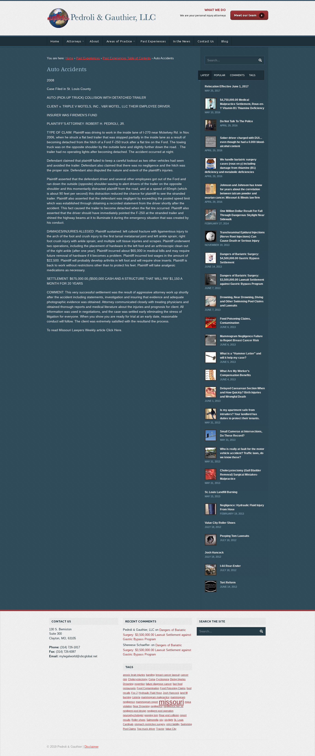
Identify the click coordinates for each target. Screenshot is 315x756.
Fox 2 (134, 692)
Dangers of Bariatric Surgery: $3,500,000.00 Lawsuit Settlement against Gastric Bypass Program (242, 280)
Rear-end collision (169, 715)
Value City (170, 728)
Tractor (160, 728)
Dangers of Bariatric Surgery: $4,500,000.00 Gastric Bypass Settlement (239, 258)
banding (150, 674)
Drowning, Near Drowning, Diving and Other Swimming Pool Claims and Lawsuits (242, 301)
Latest (205, 75)
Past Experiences (153, 41)
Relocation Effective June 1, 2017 (227, 86)
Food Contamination (148, 688)
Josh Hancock (214, 552)
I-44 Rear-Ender (230, 566)
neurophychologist (133, 715)
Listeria (136, 697)
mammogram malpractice (155, 697)
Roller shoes (138, 719)
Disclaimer (91, 746)
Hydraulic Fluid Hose (150, 692)
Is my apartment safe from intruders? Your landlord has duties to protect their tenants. (239, 414)
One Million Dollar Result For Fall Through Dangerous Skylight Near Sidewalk (242, 215)
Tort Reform (228, 582)
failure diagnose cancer (159, 683)
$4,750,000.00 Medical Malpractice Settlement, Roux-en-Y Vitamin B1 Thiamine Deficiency (242, 104)
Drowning (128, 683)
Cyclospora (162, 679)
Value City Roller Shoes (220, 522)
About (94, 41)
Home (55, 41)
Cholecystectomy (138, 679)
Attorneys (72, 42)
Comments (237, 75)
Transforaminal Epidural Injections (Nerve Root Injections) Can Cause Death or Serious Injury (242, 236)
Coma (152, 679)
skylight (168, 719)
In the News (181, 41)
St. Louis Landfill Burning (221, 492)
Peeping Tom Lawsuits (234, 536)
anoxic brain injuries (134, 674)
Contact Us (206, 41)
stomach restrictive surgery (149, 724)
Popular (219, 75)
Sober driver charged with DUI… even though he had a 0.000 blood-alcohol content (242, 142)
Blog (224, 41)
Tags (252, 75)
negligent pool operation (160, 710)
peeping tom (151, 715)
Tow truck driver (146, 728)
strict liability (173, 724)
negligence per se (173, 706)
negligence (157, 706)
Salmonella (152, 719)
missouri (171, 702)
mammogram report (147, 701)
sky (161, 719)
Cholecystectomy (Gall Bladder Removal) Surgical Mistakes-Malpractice (240, 474)
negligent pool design (134, 710)
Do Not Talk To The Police (236, 121)
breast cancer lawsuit (168, 674)
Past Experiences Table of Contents (127, 58)
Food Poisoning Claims (173, 688)
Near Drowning (141, 706)
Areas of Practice (117, 42)
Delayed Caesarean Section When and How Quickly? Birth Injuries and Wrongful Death (242, 392)
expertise (139, 683)
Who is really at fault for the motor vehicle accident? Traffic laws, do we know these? (242, 453)
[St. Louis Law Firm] (102, 5)
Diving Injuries (178, 679)
